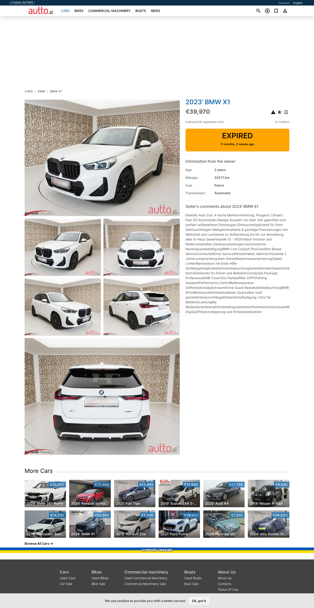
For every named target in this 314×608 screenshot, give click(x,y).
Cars (65, 11)
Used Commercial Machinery (145, 578)
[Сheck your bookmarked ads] (276, 10)
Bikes (78, 11)
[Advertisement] (157, 54)
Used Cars (67, 578)
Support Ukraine (157, 550)
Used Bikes (99, 578)
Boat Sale (191, 584)
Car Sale (66, 584)
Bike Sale (98, 584)
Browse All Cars (37, 543)
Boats (140, 11)
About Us (227, 572)
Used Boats (193, 578)
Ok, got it (199, 601)
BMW (41, 91)
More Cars (39, 470)
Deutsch (284, 3)
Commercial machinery (109, 11)
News (155, 11)
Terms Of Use (228, 589)
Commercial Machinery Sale (145, 584)
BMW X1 (56, 91)
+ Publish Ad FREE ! (22, 2)
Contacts (224, 584)
